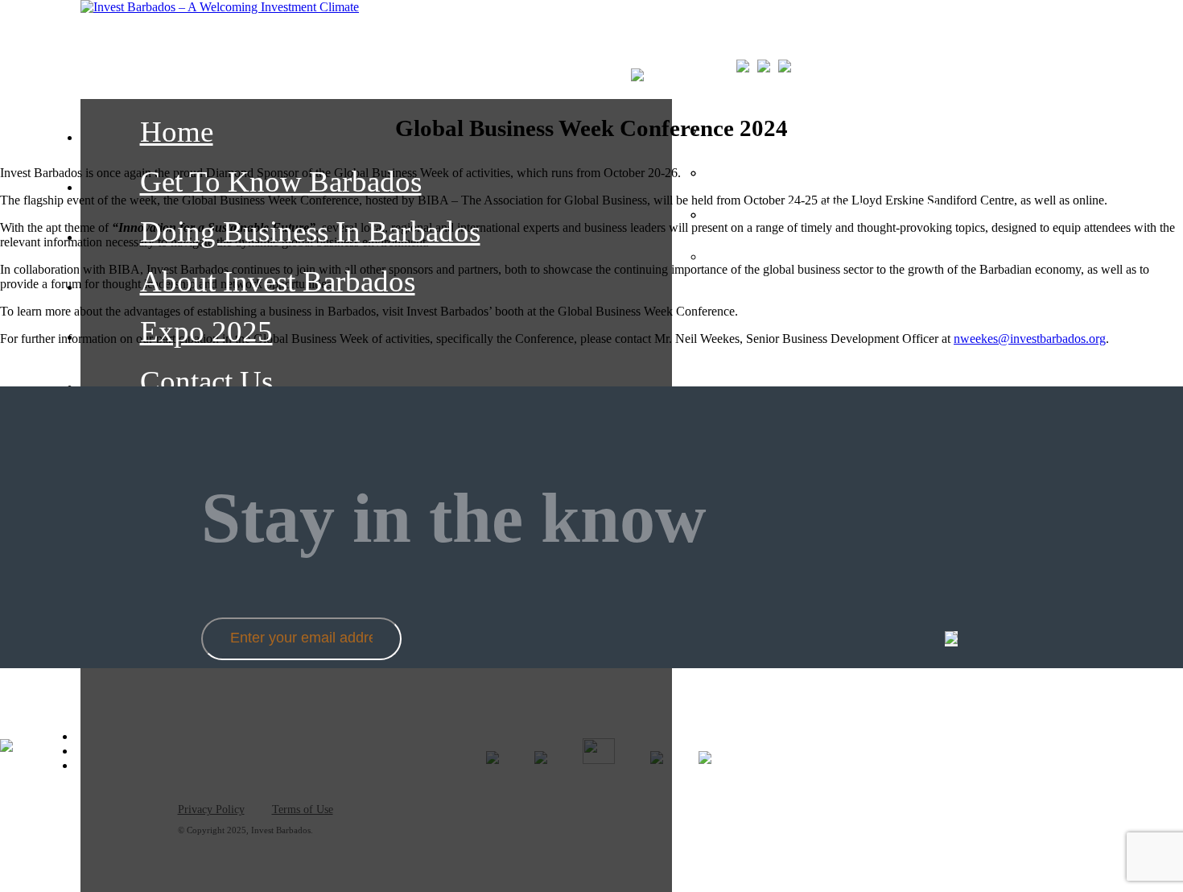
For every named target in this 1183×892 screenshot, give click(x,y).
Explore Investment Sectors (915, 127)
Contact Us (206, 381)
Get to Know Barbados (281, 181)
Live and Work (857, 169)
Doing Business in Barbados (310, 231)
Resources (833, 253)
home (176, 131)
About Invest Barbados (277, 281)
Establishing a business (897, 211)
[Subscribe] (951, 638)
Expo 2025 (206, 331)
